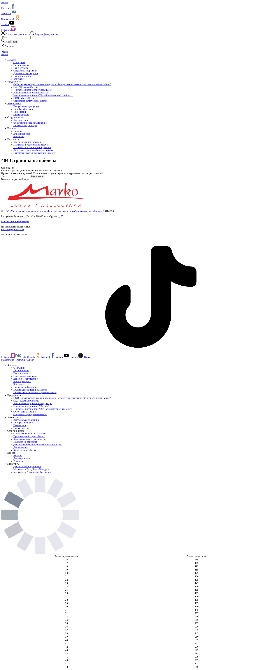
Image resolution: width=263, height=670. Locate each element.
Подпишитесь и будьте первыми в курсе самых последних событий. (52, 173)
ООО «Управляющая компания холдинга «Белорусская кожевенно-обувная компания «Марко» (53, 211)
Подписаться (37, 176)
